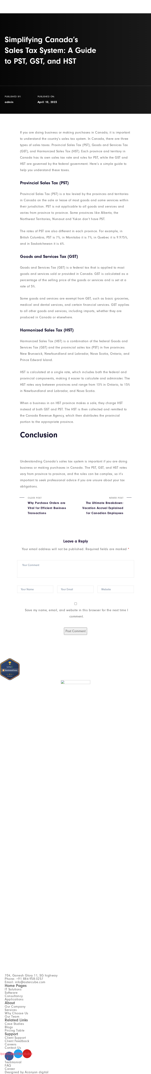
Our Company (15, 1006)
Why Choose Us (16, 1013)
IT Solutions (13, 989)
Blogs (9, 1027)
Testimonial (13, 1062)
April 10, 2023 (47, 102)
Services (11, 1010)
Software (11, 993)
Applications (14, 999)
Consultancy (14, 996)
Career (10, 1069)
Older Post (47, 505)
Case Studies (14, 1024)
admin (9, 102)
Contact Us (13, 1048)
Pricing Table (15, 1030)
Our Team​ (12, 1016)
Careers (11, 1044)
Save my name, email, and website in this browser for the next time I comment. (76, 613)
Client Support (15, 1038)
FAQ (8, 1065)
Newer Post (102, 505)
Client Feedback (17, 1041)
